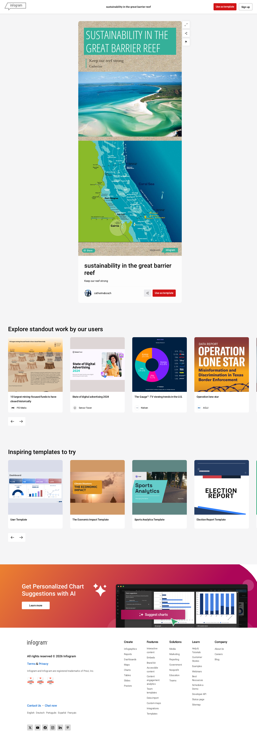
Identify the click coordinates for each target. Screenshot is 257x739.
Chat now (51, 705)
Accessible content (152, 669)
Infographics (130, 648)
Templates (152, 713)
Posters (128, 685)
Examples (197, 666)
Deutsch (40, 712)
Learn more (35, 605)
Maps (127, 664)
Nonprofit (174, 670)
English (30, 712)
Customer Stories (197, 659)
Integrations (153, 708)
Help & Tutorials (196, 650)
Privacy (43, 664)
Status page (198, 699)
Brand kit (151, 662)
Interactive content (152, 650)
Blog (217, 659)
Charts (127, 670)
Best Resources (197, 678)
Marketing (174, 654)
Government (175, 664)
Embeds (151, 657)
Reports (128, 654)
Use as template (225, 6)
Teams (172, 680)
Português (51, 712)
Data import (153, 697)
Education (174, 675)
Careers (219, 654)
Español (62, 712)
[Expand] (186, 24)
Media (172, 648)
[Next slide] (21, 421)
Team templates (152, 690)
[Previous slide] (12, 421)
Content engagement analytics (153, 680)
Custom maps (154, 703)
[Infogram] (15, 7)
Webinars (197, 671)
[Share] (186, 33)
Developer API (199, 694)
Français (72, 712)
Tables (127, 675)
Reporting (174, 659)
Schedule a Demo (197, 687)
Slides (127, 680)
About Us (219, 648)
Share (89, 250)
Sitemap (196, 704)
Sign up (245, 6)
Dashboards (130, 659)
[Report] (186, 42)
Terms (31, 664)
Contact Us (34, 705)
